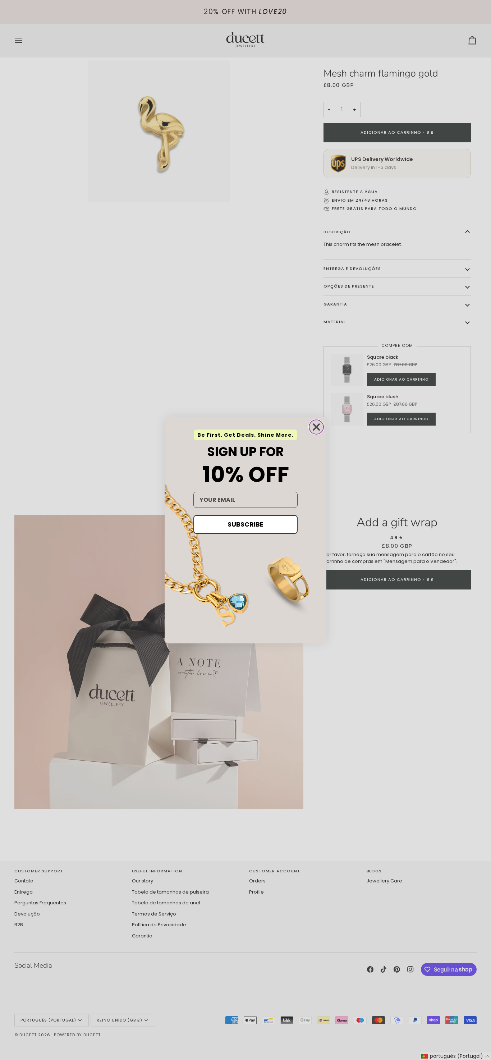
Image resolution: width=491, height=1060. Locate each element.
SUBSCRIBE (245, 524)
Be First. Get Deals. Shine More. (245, 435)
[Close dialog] (316, 427)
